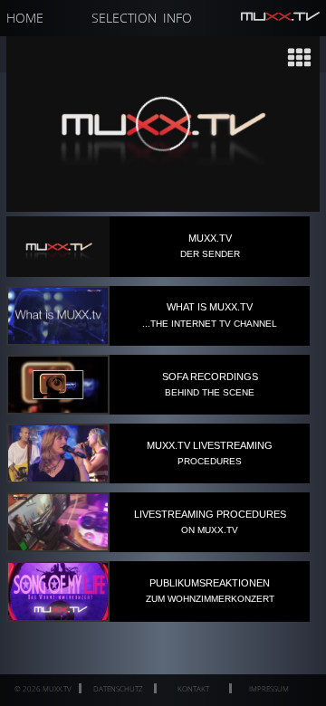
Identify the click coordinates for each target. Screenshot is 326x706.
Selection (124, 17)
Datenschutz (118, 688)
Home (24, 17)
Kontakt (193, 688)
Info (177, 17)
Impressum (269, 688)
